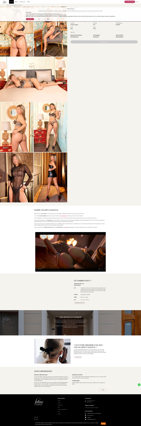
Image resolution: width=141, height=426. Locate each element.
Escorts (59, 400)
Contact (59, 413)
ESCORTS (11, 1)
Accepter (103, 423)
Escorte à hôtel (96, 36)
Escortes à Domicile (119, 35)
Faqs (59, 411)
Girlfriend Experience (74, 36)
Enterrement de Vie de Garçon (76, 35)
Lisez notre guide (78, 357)
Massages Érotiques (119, 36)
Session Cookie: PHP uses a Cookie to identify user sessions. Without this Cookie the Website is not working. (46, 14)
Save (39, 19)
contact (28, 1)
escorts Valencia (14, 5)
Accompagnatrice (96, 35)
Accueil (8, 5)
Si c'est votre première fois (62, 409)
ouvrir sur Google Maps (79, 302)
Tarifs (59, 407)
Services (16, 1)
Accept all (30, 19)
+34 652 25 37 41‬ (90, 415)
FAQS (103, 389)
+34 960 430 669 (90, 413)
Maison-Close (22, 1)
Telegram (89, 417)
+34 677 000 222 (98, 413)
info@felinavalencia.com (91, 419)
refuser (48, 19)
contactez (66, 227)
